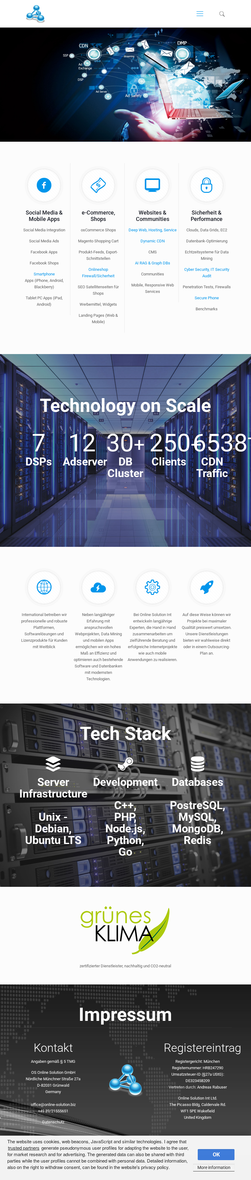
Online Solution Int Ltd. (197, 1098)
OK (216, 1155)
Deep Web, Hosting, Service (153, 230)
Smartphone (44, 274)
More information (213, 1167)
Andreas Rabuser (212, 1087)
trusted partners (23, 1148)
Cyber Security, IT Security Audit (206, 272)
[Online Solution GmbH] (35, 14)
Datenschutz (53, 1122)
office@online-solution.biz (53, 1104)
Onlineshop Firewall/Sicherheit (98, 272)
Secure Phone (207, 298)
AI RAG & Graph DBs (152, 263)
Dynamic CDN (152, 241)
